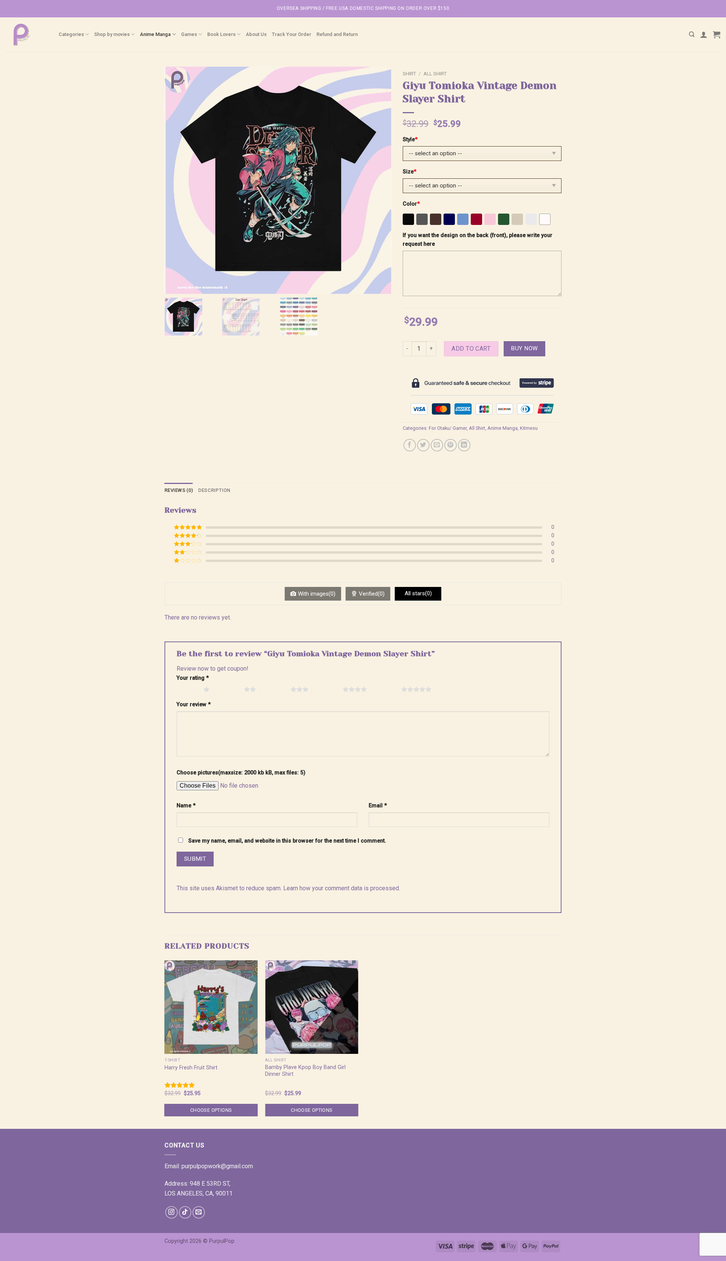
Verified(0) (372, 593)
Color (411, 204)
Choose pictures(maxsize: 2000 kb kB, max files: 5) (241, 772)
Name (186, 805)
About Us (256, 34)
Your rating (193, 678)
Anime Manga (155, 34)
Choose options (211, 1110)
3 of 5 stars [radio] (275, 689)
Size (409, 172)
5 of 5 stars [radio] (386, 689)
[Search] (692, 34)
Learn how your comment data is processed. (341, 888)
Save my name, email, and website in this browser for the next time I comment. (287, 841)
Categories (71, 34)
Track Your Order (291, 34)
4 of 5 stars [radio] (327, 689)
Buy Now (524, 348)
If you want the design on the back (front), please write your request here (477, 239)
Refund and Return (337, 34)
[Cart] (716, 34)
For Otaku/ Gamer (448, 428)
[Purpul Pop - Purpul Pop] (26, 34)
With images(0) (316, 593)
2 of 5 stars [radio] (228, 689)
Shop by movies (112, 34)
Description (214, 490)
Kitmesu (529, 428)
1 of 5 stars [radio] (188, 689)
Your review (194, 704)
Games (189, 34)
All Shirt (435, 73)
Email (378, 805)
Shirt (409, 73)
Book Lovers (221, 34)
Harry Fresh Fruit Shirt (190, 1067)
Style (410, 139)
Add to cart (470, 348)
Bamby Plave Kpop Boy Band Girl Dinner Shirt (305, 1071)
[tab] (178, 490)
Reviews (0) (178, 490)
